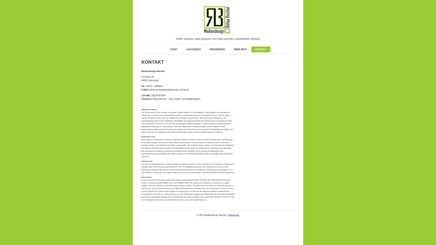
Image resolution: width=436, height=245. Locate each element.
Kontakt (261, 49)
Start (173, 49)
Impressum (233, 215)
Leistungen (193, 49)
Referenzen (217, 49)
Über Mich (240, 49)
